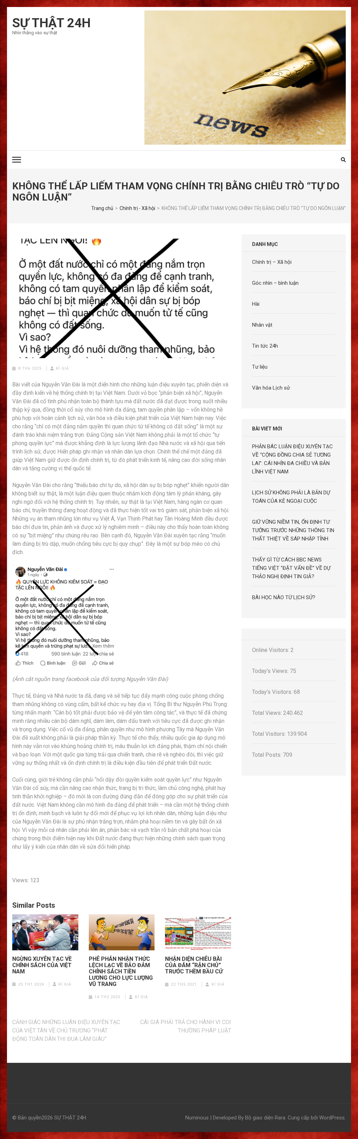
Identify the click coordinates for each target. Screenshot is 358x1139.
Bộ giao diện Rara (265, 1118)
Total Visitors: (269, 734)
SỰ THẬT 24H (51, 23)
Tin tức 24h (265, 346)
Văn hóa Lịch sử (271, 388)
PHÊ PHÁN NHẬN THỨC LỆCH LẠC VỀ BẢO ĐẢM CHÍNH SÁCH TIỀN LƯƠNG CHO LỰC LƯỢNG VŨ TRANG (121, 971)
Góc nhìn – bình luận (275, 283)
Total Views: (267, 713)
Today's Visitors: (273, 692)
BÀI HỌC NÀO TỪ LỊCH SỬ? (283, 597)
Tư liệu (259, 367)
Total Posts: (267, 755)
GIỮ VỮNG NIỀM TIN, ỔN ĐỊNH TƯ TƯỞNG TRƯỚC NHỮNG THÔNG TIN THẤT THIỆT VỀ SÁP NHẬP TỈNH (293, 530)
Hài (255, 304)
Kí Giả (62, 368)
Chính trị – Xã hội (272, 262)
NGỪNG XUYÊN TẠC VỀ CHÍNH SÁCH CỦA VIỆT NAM (42, 965)
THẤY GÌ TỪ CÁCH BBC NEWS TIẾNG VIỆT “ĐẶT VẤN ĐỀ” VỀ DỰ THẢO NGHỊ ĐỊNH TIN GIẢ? (291, 568)
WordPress (332, 1118)
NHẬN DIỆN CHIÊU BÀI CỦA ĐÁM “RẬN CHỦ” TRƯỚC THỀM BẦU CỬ (194, 965)
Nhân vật (262, 325)
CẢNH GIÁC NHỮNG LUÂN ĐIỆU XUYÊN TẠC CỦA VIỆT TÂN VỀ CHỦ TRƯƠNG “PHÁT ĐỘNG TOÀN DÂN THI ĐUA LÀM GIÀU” (66, 1030)
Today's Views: (271, 671)
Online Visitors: (271, 650)
